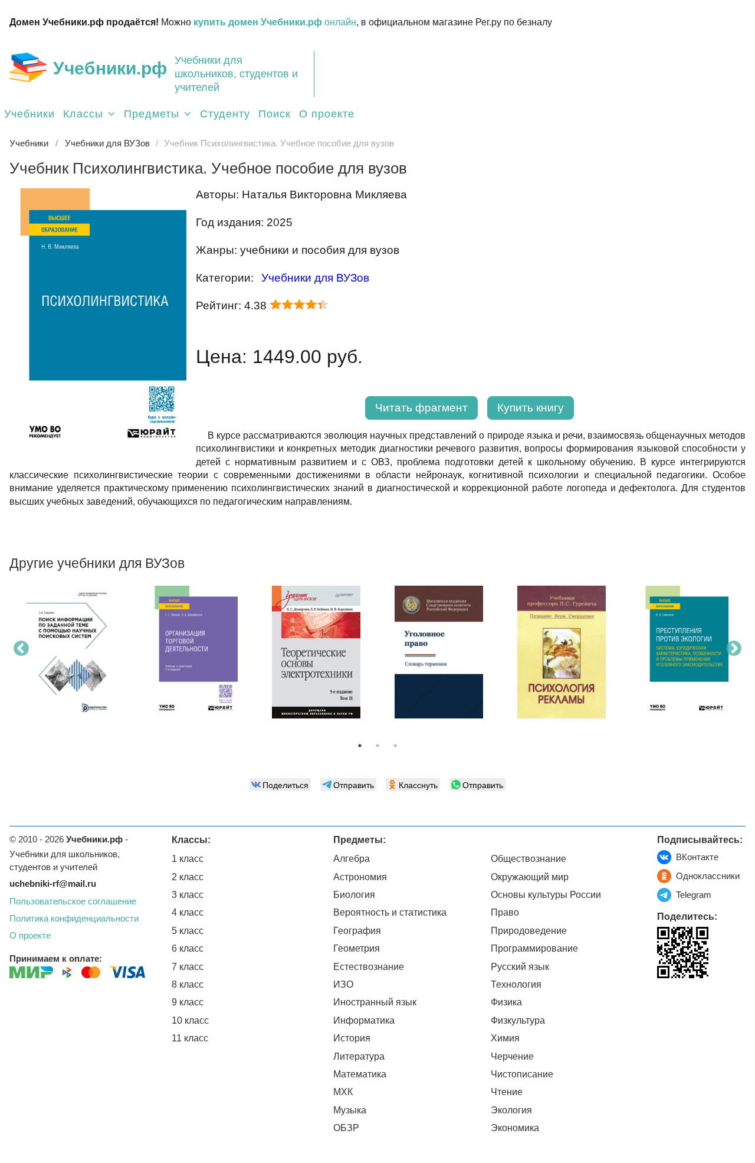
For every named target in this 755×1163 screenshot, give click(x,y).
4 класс (187, 912)
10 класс (190, 1020)
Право (505, 912)
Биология (354, 895)
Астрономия (360, 877)
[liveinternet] (666, 1003)
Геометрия (356, 948)
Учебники (29, 114)
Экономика (515, 1128)
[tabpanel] (70, 656)
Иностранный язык (374, 1002)
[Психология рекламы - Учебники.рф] (561, 652)
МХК (343, 1092)
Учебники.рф (110, 68)
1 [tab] (360, 746)
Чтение (507, 1092)
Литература (359, 1056)
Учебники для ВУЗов (315, 278)
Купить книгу (530, 407)
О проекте (326, 114)
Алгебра (351, 859)
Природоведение (529, 931)
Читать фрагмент (421, 407)
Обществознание (528, 859)
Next (734, 649)
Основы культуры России (546, 895)
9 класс (187, 1002)
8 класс (187, 984)
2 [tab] (377, 746)
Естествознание (368, 967)
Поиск (274, 114)
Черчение (512, 1056)
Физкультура (518, 1020)
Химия (505, 1038)
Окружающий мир (530, 877)
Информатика (364, 1020)
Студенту (225, 114)
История (351, 1038)
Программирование (534, 948)
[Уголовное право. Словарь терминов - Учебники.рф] (439, 652)
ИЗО (343, 984)
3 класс (187, 895)
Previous (21, 649)
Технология (516, 984)
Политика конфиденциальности (74, 918)
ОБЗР (346, 1128)
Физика (506, 1002)
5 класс (187, 931)
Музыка (349, 1110)
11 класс (190, 1038)
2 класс (187, 877)
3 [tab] (395, 746)
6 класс (187, 948)
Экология (511, 1110)
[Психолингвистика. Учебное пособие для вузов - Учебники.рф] (97, 451)
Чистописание (522, 1074)
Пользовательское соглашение (72, 901)
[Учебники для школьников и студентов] (28, 67)
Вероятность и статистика (390, 912)
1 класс (187, 859)
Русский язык (520, 967)
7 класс (187, 967)
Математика (359, 1074)
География (357, 931)
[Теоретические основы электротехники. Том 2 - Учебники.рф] (316, 652)
